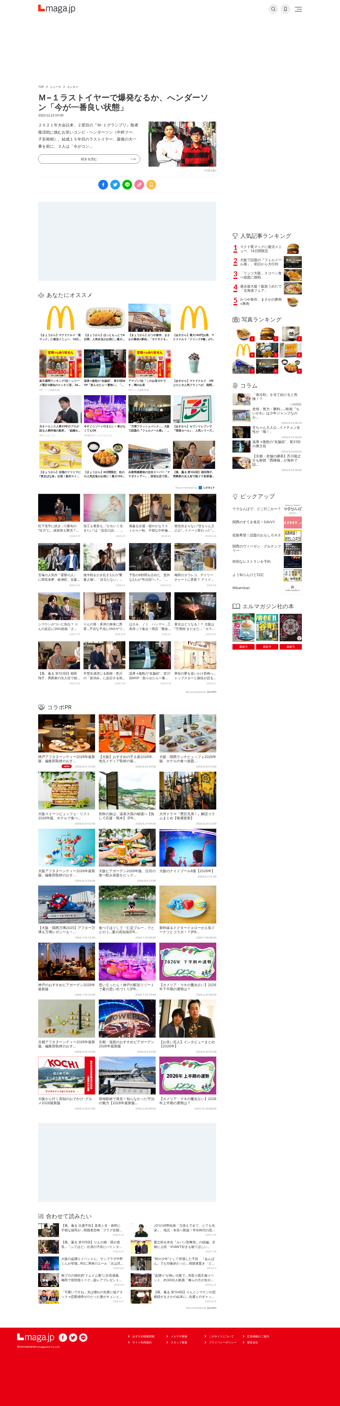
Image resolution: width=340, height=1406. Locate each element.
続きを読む (89, 159)
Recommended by (187, 487)
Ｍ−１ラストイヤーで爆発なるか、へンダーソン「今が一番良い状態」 (123, 102)
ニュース (55, 87)
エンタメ (72, 87)
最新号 (243, 646)
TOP (41, 87)
